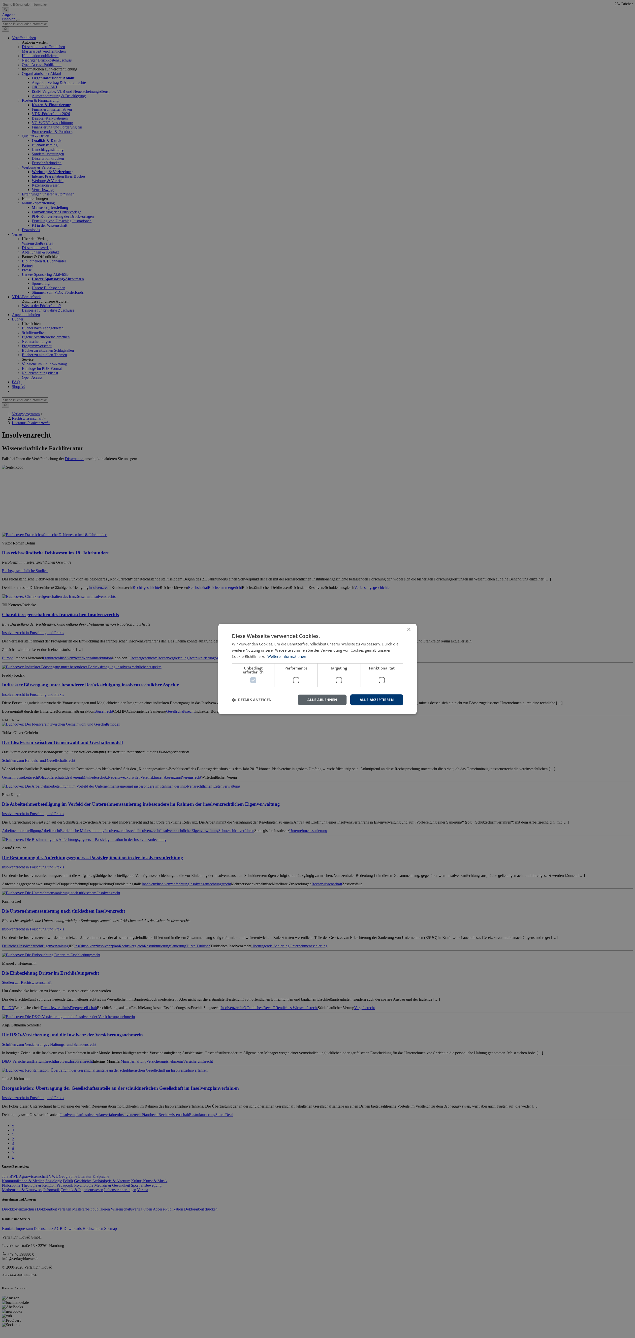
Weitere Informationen (286, 656)
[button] (252, 700)
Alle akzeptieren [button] (377, 699)
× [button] (409, 630)
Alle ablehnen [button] (322, 699)
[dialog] (317, 669)
